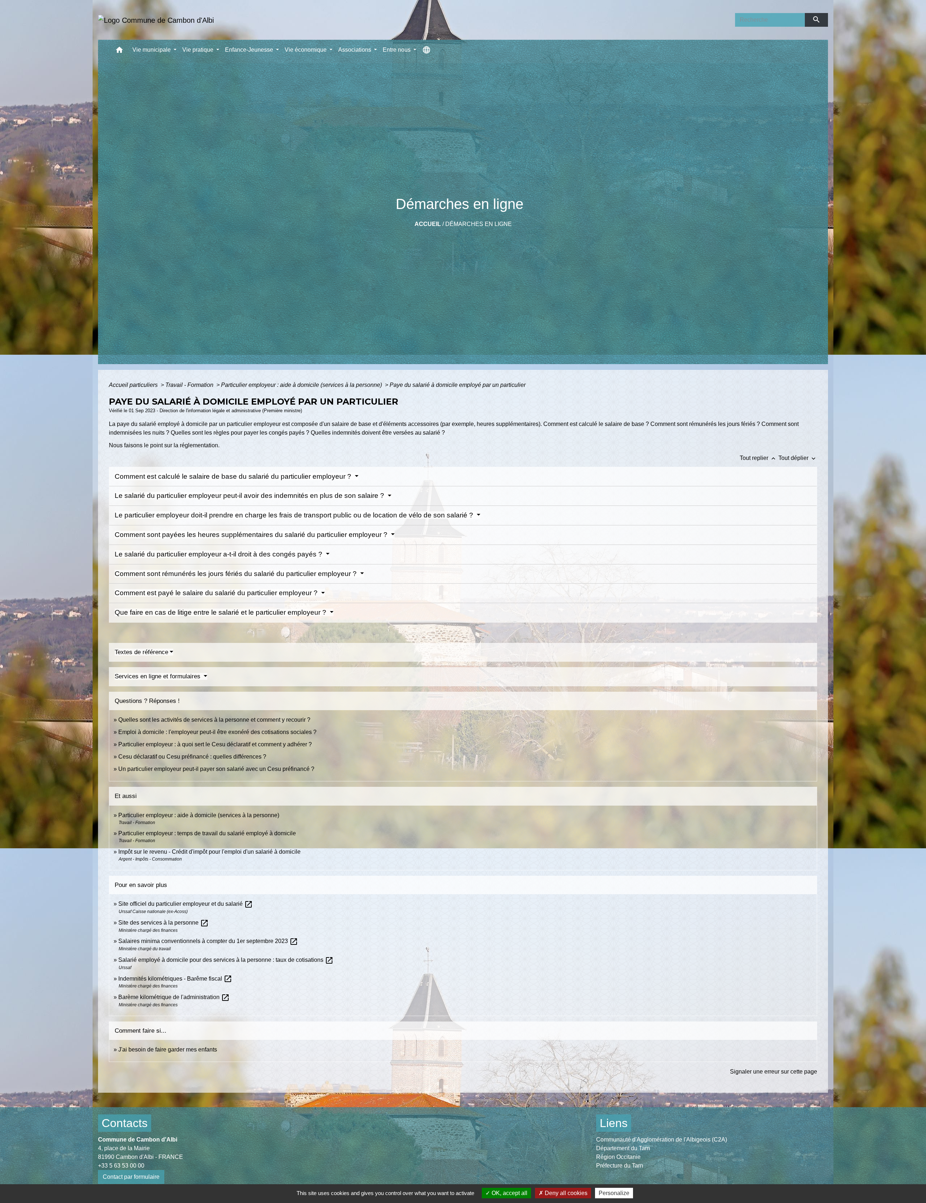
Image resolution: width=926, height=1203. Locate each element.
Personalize (614, 1193)
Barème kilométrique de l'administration (174, 997)
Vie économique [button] (306, 50)
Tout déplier (797, 458)
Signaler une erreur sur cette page (773, 1071)
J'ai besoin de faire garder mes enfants (167, 1049)
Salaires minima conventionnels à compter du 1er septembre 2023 (208, 941)
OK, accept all (508, 1193)
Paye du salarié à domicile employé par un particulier (458, 385)
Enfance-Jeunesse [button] (250, 50)
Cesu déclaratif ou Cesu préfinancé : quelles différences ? (192, 757)
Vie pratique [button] (198, 50)
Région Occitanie (618, 1157)
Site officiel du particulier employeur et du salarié (185, 904)
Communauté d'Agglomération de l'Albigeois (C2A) (661, 1139)
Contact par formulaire (131, 1177)
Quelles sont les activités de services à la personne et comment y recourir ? (214, 720)
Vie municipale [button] (152, 50)
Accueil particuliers (134, 385)
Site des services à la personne (163, 923)
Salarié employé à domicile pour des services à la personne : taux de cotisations (226, 960)
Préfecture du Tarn (619, 1166)
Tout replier (758, 458)
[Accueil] (156, 19)
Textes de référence (141, 652)
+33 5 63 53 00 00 (121, 1166)
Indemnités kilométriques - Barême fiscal (175, 979)
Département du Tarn (623, 1148)
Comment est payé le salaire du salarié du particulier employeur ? (217, 593)
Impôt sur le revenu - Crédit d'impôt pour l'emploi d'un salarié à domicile (209, 852)
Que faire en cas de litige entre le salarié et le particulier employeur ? (221, 612)
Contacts (125, 1123)
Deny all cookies (565, 1193)
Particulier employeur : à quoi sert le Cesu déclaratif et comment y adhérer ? (215, 744)
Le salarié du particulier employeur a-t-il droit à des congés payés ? (219, 554)
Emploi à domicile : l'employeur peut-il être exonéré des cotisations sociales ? (217, 732)
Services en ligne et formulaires (158, 676)
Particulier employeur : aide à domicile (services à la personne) (302, 385)
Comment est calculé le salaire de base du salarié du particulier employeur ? (234, 476)
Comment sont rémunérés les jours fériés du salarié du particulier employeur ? (236, 573)
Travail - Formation (190, 385)
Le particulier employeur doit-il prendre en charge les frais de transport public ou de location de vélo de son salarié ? (295, 515)
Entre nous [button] (397, 50)
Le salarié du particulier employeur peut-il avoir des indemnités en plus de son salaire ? (250, 495)
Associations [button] (355, 50)
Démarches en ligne (478, 224)
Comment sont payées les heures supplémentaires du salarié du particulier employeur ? (252, 534)
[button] (119, 51)
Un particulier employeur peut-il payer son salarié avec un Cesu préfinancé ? (216, 769)
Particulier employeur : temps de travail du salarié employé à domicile (207, 833)
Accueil (428, 224)
